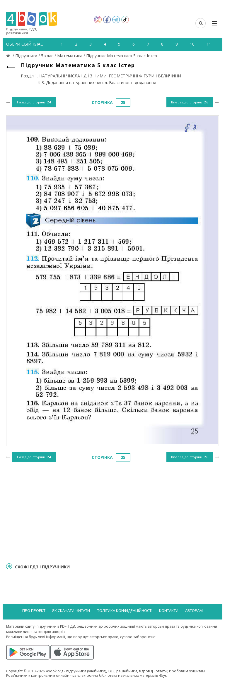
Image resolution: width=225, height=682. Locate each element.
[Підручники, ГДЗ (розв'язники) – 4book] (8, 55)
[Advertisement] (112, 511)
